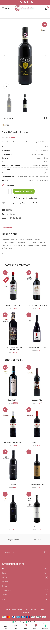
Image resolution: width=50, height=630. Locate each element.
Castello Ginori (13, 400)
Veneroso (37, 527)
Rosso (11, 118)
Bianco (4, 573)
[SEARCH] (45, 552)
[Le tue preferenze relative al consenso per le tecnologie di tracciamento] (45, 625)
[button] (4, 56)
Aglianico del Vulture (13, 305)
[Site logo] (25, 8)
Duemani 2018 (37, 400)
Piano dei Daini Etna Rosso (37, 348)
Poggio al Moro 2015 (37, 485)
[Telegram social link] (31, 2)
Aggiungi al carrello (23, 191)
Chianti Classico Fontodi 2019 (37, 305)
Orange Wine (6, 590)
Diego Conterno (13, 539)
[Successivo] (46, 118)
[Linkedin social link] (28, 2)
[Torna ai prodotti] (43, 118)
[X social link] (21, 2)
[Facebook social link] (18, 2)
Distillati (5, 595)
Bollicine (5, 582)
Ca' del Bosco (37, 539)
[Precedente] (40, 118)
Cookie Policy (32, 622)
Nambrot (13, 485)
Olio (3, 599)
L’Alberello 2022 (37, 442)
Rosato (4, 577)
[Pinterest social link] (24, 2)
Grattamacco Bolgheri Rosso (13, 442)
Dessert (4, 586)
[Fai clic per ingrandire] (6, 86)
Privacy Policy (19, 622)
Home (4, 118)
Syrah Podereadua (13, 527)
